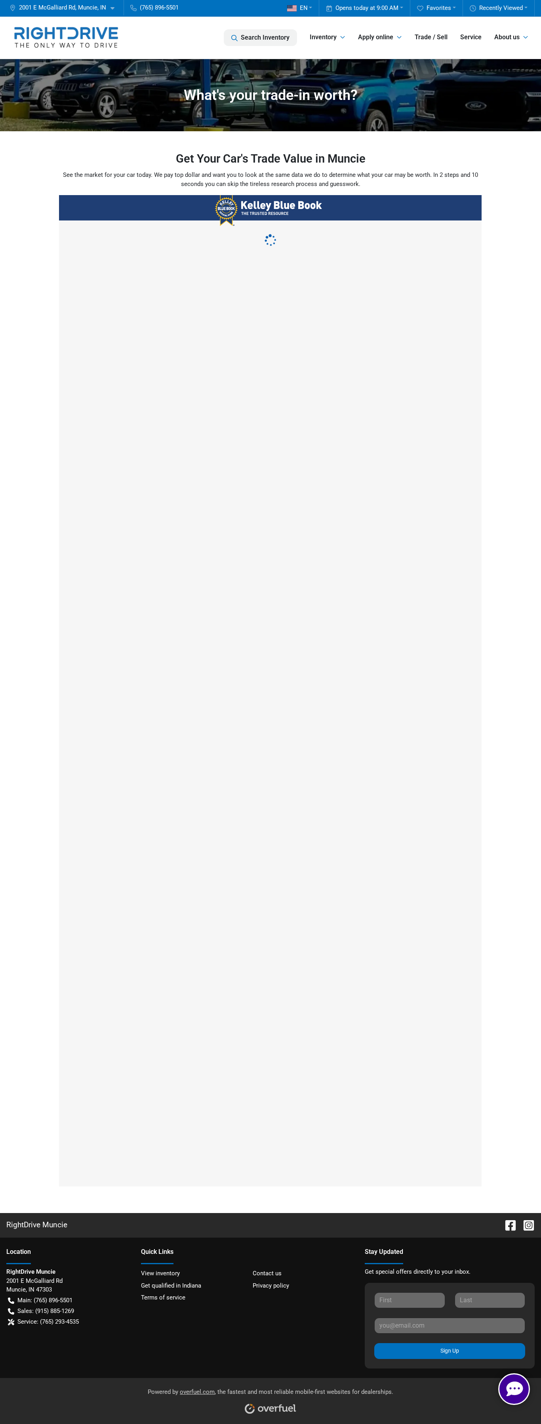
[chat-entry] (514, 1389)
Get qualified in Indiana (171, 1285)
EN (304, 7)
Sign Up (449, 1350)
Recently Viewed (501, 7)
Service (471, 37)
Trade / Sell (431, 37)
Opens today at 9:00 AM (366, 7)
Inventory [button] (323, 37)
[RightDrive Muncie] (66, 38)
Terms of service (163, 1297)
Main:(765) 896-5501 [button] (44, 1300)
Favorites (439, 7)
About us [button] (507, 37)
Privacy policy (271, 1285)
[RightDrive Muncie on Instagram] (525, 1224)
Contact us (267, 1273)
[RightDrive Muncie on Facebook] (507, 1224)
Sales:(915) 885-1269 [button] (45, 1311)
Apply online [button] (375, 37)
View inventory (160, 1273)
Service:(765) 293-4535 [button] (48, 1321)
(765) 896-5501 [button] (159, 7)
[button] (65, 7)
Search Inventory (265, 37)
